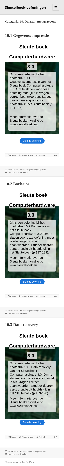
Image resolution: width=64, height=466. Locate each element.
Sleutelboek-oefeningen (25, 7)
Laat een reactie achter (18, 172)
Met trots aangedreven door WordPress (19, 462)
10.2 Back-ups (17, 184)
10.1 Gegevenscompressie (27, 35)
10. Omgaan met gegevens (34, 169)
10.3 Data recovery (21, 324)
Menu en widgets (56, 10)
